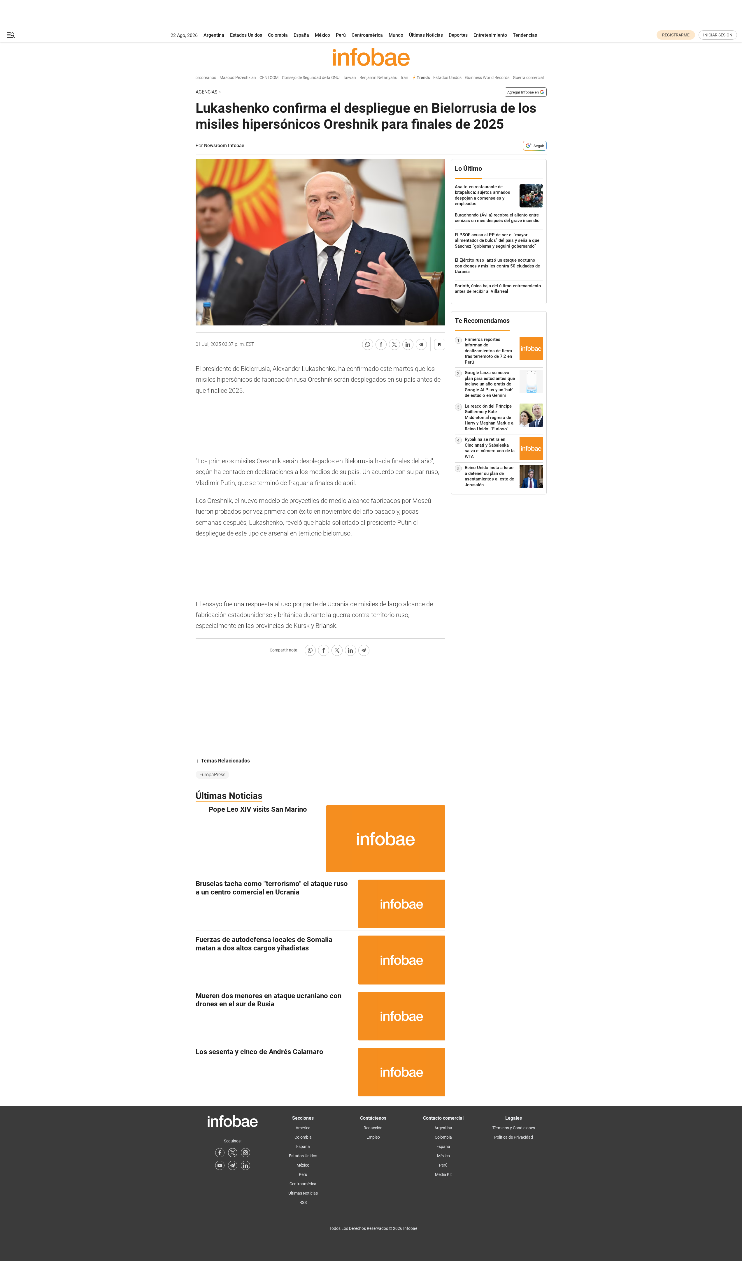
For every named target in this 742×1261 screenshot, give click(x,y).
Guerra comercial (515, 77)
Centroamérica (367, 35)
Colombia (278, 35)
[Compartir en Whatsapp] (367, 344)
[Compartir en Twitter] (394, 344)
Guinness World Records (474, 77)
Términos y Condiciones (513, 1128)
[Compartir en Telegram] (421, 344)
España (301, 35)
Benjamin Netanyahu (366, 77)
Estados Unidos (246, 35)
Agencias (206, 92)
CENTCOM (256, 77)
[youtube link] (219, 1165)
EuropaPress (212, 774)
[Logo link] (371, 57)
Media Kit (443, 1174)
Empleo (373, 1137)
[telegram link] (232, 1165)
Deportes (458, 35)
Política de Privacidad (513, 1137)
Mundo (396, 35)
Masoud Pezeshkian (225, 77)
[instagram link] (245, 1152)
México (322, 35)
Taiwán (336, 77)
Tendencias (525, 35)
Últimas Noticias (426, 35)
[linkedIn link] (245, 1165)
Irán (392, 77)
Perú (341, 35)
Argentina (214, 35)
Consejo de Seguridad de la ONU (298, 77)
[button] (11, 35)
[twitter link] (232, 1152)
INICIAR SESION (717, 35)
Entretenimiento (490, 35)
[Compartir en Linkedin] (407, 344)
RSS (303, 1202)
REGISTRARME (676, 35)
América (303, 1128)
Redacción (373, 1128)
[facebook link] (219, 1152)
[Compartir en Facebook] (381, 344)
